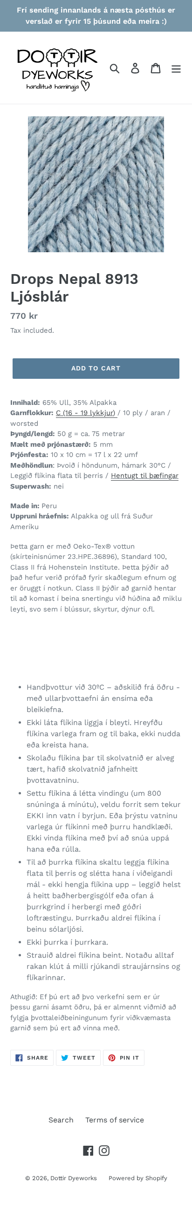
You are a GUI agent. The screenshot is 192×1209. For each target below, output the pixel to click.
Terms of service (114, 1119)
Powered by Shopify (138, 1178)
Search (61, 1119)
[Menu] (176, 67)
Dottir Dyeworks (73, 1178)
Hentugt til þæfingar (144, 475)
